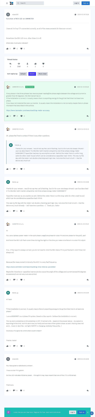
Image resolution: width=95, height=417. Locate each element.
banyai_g (18, 145)
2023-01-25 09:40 (83, 224)
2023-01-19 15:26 (83, 14)
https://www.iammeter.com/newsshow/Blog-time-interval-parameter (31, 267)
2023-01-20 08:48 (83, 87)
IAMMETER (18, 87)
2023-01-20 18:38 (83, 359)
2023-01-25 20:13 (83, 129)
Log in (76, 3)
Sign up (85, 3)
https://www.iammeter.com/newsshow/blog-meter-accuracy (28, 110)
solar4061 (15, 14)
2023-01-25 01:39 (83, 293)
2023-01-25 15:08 (83, 182)
